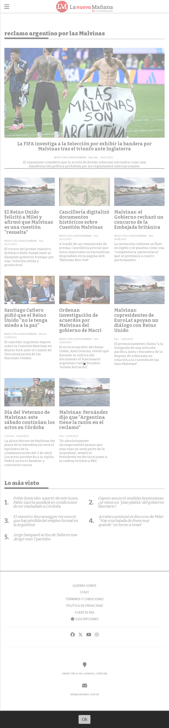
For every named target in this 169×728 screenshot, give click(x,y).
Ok (84, 719)
